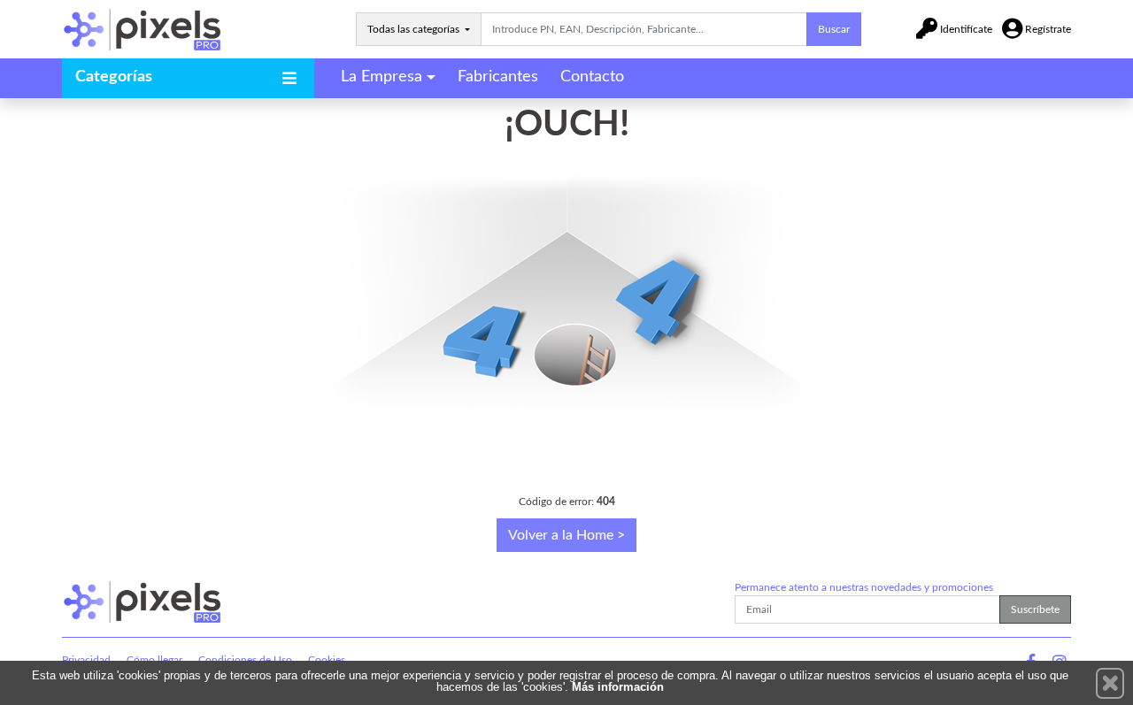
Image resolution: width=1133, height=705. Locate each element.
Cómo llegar (154, 660)
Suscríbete (1035, 609)
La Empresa (381, 77)
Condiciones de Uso (245, 660)
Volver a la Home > (566, 535)
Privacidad (86, 660)
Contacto (592, 77)
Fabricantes (498, 77)
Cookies (326, 660)
